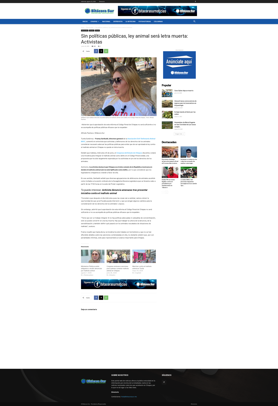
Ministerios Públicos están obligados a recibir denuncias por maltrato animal (91, 268)
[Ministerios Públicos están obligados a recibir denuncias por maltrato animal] (92, 256)
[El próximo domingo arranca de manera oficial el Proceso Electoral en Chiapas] (170, 152)
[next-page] (166, 192)
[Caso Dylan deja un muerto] (167, 93)
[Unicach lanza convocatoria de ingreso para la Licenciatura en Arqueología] (167, 104)
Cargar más (178, 134)
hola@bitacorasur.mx (129, 397)
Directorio (102, 1)
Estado (97, 30)
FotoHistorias (145, 21)
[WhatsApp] (106, 51)
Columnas (158, 21)
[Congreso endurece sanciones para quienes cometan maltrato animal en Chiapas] (118, 256)
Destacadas (89, 27)
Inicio (85, 21)
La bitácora (131, 21)
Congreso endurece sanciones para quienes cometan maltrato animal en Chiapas (118, 268)
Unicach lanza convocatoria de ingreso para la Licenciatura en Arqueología (185, 103)
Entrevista (117, 21)
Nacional (106, 21)
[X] (101, 51)
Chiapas (94, 21)
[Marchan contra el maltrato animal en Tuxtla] (144, 256)
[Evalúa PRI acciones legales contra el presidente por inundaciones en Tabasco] (170, 172)
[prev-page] (163, 192)
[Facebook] (195, 1)
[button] (194, 22)
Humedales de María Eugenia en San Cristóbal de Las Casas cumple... (185, 125)
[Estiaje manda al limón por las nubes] (167, 115)
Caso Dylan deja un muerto (183, 90)
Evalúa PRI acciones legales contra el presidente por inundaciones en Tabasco (168, 183)
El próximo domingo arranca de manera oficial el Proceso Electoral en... (170, 161)
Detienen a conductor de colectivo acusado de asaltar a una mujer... (189, 161)
